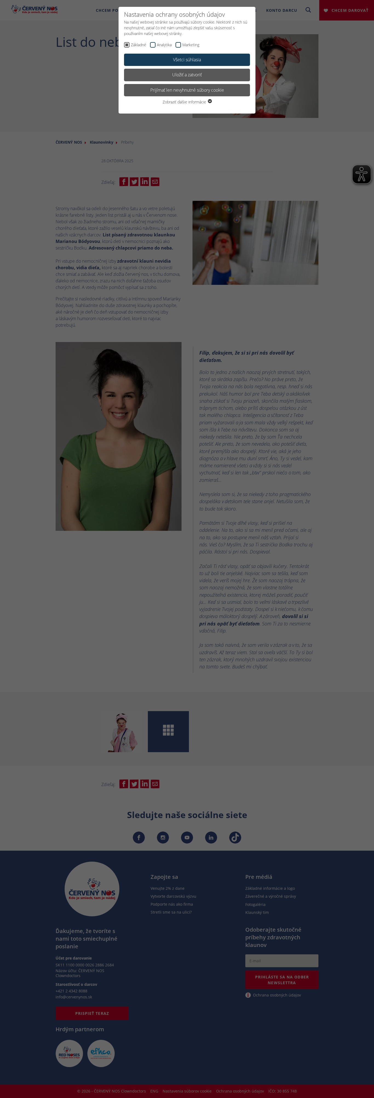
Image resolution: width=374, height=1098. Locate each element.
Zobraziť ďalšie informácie (185, 102)
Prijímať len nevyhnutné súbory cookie (187, 90)
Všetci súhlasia (187, 60)
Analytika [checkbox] (164, 44)
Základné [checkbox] (138, 44)
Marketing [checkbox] (190, 44)
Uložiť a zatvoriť (187, 75)
